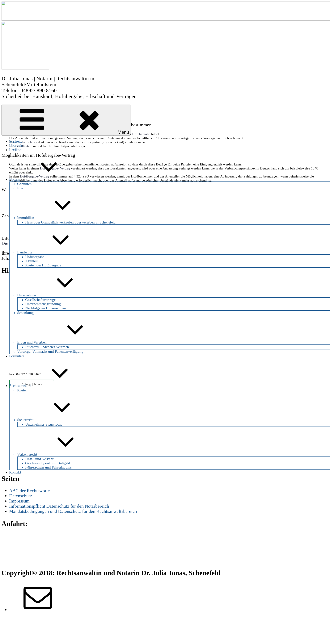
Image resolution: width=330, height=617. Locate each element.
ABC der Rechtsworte (29, 490)
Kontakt (15, 472)
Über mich (17, 146)
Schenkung (25, 313)
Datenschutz (20, 495)
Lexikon (15, 150)
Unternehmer (26, 295)
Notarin (14, 179)
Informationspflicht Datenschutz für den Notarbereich (59, 506)
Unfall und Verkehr (39, 459)
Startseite (15, 141)
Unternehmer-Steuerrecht (43, 424)
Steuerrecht (25, 420)
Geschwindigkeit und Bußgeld (47, 463)
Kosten (22, 390)
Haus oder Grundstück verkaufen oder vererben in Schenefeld (70, 222)
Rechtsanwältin (20, 386)
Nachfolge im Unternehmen (45, 308)
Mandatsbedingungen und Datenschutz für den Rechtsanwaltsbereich (73, 511)
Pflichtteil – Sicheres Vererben (47, 347)
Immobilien (25, 218)
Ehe (20, 188)
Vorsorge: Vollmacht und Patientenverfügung (50, 351)
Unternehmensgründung (43, 304)
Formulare (16, 356)
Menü (123, 132)
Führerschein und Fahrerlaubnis (48, 467)
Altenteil (31, 261)
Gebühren (24, 184)
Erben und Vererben (32, 342)
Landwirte (24, 252)
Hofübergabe (34, 257)
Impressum (19, 500)
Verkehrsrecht (27, 454)
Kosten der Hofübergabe (43, 265)
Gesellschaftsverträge (40, 300)
